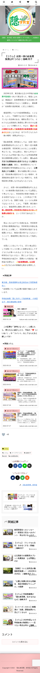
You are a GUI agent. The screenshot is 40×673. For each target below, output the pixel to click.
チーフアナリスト (17, 453)
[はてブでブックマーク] (20, 465)
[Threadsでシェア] (18, 410)
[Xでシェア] (10, 465)
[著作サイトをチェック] (13, 477)
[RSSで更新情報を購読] (27, 477)
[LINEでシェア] (24, 465)
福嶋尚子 (28, 453)
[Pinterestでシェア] (30, 410)
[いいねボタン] (3, 434)
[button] (29, 465)
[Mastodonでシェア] (6, 410)
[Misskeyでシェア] (12, 410)
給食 (5, 456)
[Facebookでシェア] (15, 465)
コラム (6, 449)
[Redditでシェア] (21, 410)
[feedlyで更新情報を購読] (22, 477)
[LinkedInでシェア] (33, 410)
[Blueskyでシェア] (9, 410)
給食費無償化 (14, 456)
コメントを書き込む (20, 642)
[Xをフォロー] (17, 477)
